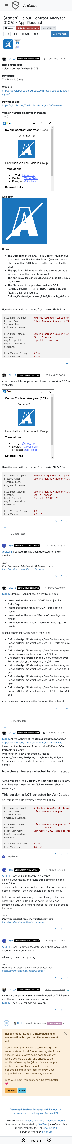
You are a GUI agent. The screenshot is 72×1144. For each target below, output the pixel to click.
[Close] (66, 1033)
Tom (11, 545)
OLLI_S (12, 58)
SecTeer (43, 1124)
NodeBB (47, 1131)
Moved (10, 28)
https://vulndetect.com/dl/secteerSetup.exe (23, 569)
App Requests (55, 1023)
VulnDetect (30, 5)
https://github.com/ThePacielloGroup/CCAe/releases (32, 105)
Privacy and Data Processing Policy (44, 1120)
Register (11, 1090)
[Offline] (5, 58)
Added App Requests (29, 28)
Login (22, 1090)
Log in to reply (60, 34)
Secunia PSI (50, 1127)
